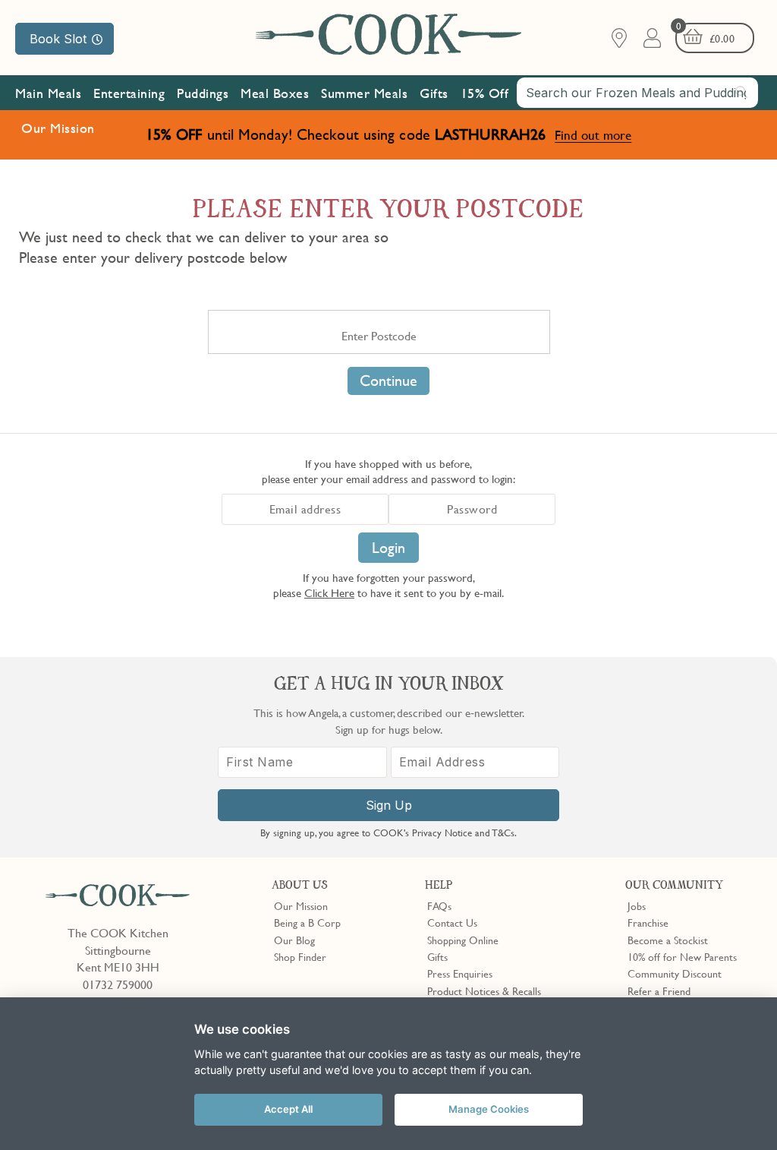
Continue (388, 380)
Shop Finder (300, 956)
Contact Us (452, 922)
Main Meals (48, 93)
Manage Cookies (488, 1109)
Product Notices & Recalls (484, 990)
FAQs (439, 905)
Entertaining (129, 93)
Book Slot (58, 38)
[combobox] (637, 92)
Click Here (329, 592)
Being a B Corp (307, 922)
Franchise (648, 922)
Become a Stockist (668, 939)
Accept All (288, 1109)
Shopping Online (463, 939)
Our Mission (58, 128)
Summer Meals (364, 93)
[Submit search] (742, 92)
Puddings (202, 93)
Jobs (637, 905)
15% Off (485, 93)
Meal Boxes (275, 93)
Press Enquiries (459, 973)
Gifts (434, 93)
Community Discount (675, 973)
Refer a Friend (659, 990)
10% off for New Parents (682, 956)
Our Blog (294, 939)
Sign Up (389, 805)
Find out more (593, 135)
